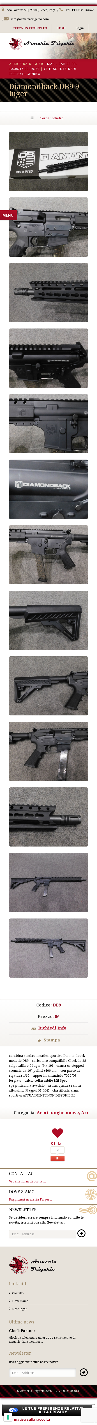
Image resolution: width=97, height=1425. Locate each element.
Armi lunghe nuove (58, 1112)
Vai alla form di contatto (27, 1177)
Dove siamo (20, 1301)
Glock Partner (22, 1331)
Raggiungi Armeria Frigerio (31, 1195)
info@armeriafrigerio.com (29, 19)
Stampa (52, 1040)
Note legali (19, 1309)
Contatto (18, 1293)
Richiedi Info (52, 1028)
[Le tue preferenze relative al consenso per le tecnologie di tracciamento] (8, 1417)
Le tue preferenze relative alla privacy (53, 1410)
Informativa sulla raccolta (28, 1419)
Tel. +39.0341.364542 (79, 10)
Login (80, 28)
